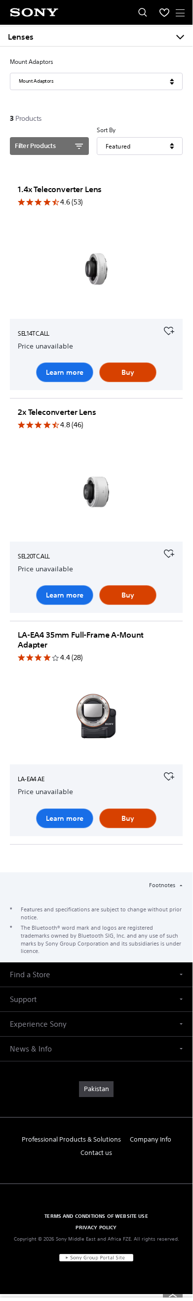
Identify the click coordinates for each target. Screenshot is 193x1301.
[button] (96, 974)
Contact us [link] (96, 1153)
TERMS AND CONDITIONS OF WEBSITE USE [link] (96, 1215)
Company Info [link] (150, 1139)
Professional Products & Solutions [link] (71, 1139)
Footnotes (163, 885)
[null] (169, 330)
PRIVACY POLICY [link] (96, 1227)
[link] (96, 1089)
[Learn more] (96, 276)
